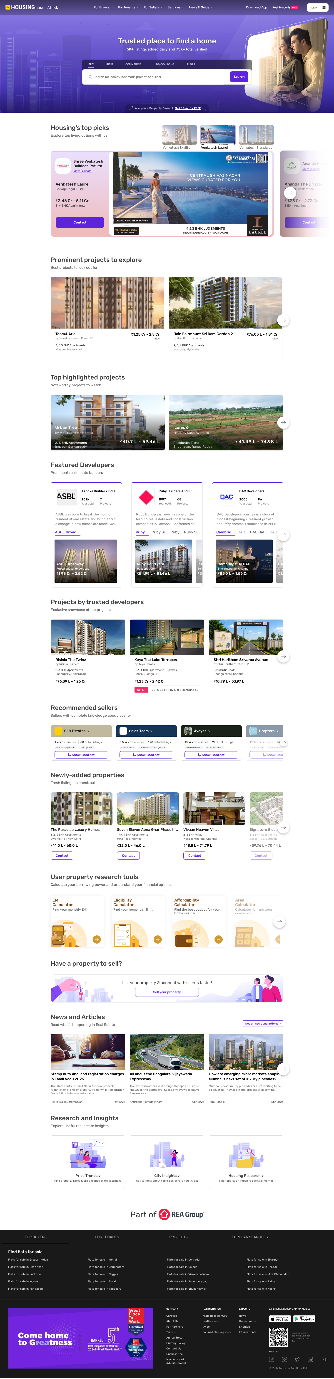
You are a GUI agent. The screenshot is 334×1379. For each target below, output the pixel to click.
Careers (171, 1315)
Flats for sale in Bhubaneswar (187, 1288)
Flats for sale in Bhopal (262, 1266)
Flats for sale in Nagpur (103, 1274)
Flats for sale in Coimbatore (106, 1266)
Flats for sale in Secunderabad (187, 1281)
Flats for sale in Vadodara (105, 1288)
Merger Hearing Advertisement (176, 1361)
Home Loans (247, 1321)
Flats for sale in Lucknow (24, 1274)
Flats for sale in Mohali (103, 1259)
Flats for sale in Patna (261, 1281)
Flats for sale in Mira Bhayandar (268, 1274)
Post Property (284, 7)
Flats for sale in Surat (102, 1281)
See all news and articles (263, 1023)
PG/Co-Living (164, 64)
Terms (170, 1332)
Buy (91, 64)
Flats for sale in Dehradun (184, 1259)
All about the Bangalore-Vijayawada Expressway (161, 1076)
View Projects (82, 171)
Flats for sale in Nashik (262, 1288)
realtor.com (210, 1321)
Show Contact (83, 755)
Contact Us (173, 1348)
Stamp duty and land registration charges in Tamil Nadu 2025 (87, 1076)
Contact (80, 222)
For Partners (174, 1326)
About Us (172, 1321)
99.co (206, 1326)
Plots (191, 64)
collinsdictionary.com (217, 1332)
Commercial (134, 64)
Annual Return (175, 1337)
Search (239, 77)
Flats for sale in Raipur (182, 1266)
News (242, 1315)
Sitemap (244, 1326)
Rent (109, 64)
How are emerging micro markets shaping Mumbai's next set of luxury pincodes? (245, 1076)
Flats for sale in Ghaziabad (25, 1266)
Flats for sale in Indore (23, 1281)
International (247, 1332)
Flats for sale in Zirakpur (263, 1259)
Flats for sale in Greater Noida (28, 1259)
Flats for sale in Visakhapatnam (188, 1274)
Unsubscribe (174, 1354)
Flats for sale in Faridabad (25, 1288)
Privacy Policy (176, 1343)
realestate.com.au (215, 1315)
